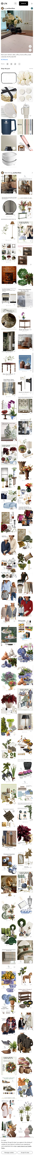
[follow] (32, 8)
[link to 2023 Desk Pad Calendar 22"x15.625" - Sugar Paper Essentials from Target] (9, 78)
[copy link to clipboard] (19, 64)
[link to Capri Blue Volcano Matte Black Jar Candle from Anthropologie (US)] (9, 143)
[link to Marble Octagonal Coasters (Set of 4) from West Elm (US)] (25, 94)
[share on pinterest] (11, 64)
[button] (32, 3)
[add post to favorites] (30, 50)
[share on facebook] (7, 64)
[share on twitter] (15, 64)
